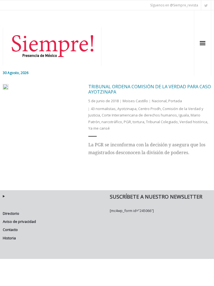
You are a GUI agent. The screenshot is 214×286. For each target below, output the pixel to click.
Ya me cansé (99, 128)
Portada (175, 100)
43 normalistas (103, 108)
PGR (127, 121)
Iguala (184, 115)
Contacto (10, 229)
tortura (138, 121)
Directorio (11, 213)
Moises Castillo (135, 100)
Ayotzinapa (127, 108)
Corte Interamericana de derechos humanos (139, 115)
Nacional (159, 100)
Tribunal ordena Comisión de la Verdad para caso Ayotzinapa (149, 89)
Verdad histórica (193, 121)
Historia (9, 237)
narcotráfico (111, 121)
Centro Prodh (149, 108)
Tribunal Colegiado (162, 121)
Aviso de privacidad (19, 221)
